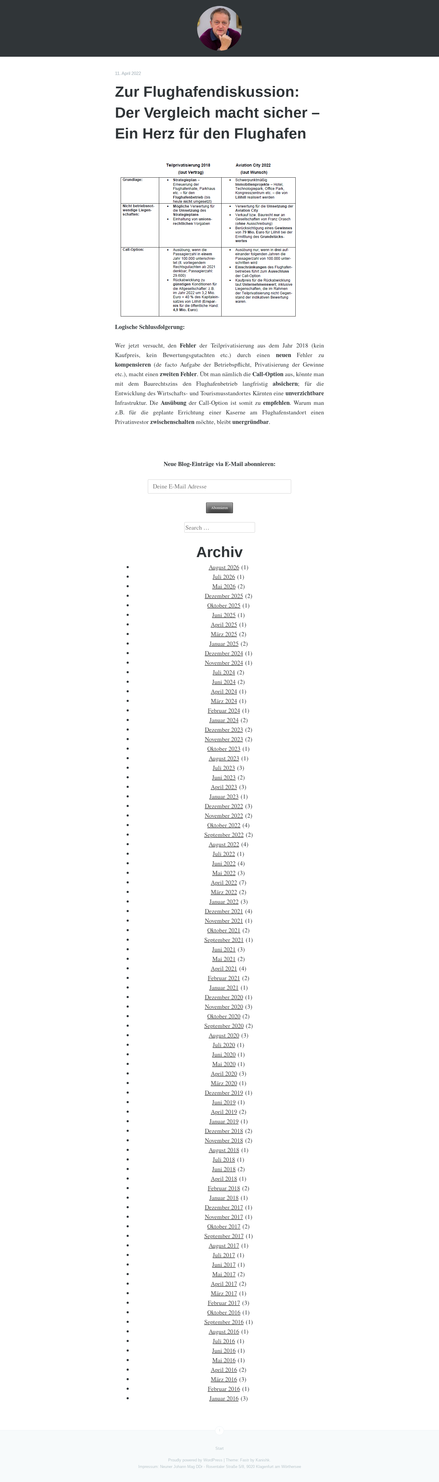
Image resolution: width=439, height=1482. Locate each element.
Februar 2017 (224, 1303)
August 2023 (224, 758)
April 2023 (224, 787)
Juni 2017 (224, 1264)
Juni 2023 (224, 777)
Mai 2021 (224, 959)
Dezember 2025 (224, 596)
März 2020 (224, 1083)
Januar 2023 (224, 796)
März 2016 (224, 1379)
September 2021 (224, 940)
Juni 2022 (224, 863)
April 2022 (224, 882)
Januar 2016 (224, 1398)
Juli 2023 (224, 768)
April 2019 (224, 1112)
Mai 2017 (224, 1274)
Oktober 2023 (223, 749)
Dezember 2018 (224, 1131)
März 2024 (224, 701)
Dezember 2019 (224, 1093)
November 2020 (224, 1007)
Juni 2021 (224, 949)
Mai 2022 (224, 873)
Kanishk (263, 1460)
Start (219, 1448)
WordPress (212, 1460)
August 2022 (224, 844)
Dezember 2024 (224, 653)
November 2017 (224, 1217)
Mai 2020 (224, 1064)
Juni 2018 (224, 1169)
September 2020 (224, 1026)
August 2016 (224, 1331)
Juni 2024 (224, 682)
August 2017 (224, 1245)
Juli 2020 (224, 1045)
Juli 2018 (224, 1159)
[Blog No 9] (219, 28)
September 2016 (224, 1322)
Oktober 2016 (223, 1312)
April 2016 (224, 1370)
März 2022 (224, 892)
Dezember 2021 (224, 911)
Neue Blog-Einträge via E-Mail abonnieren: (220, 463)
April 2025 (224, 624)
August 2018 (224, 1150)
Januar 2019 (224, 1121)
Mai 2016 (224, 1360)
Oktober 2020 (223, 1016)
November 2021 (224, 921)
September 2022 (224, 835)
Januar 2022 (224, 901)
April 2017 (224, 1284)
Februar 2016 (224, 1389)
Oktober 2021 (223, 930)
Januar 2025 (224, 643)
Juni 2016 (224, 1350)
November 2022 (224, 815)
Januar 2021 (224, 987)
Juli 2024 (224, 672)
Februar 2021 (224, 978)
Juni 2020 (224, 1054)
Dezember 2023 (224, 729)
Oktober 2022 (223, 825)
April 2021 (224, 968)
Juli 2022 (224, 854)
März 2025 (224, 634)
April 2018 (224, 1178)
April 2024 (224, 691)
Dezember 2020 (224, 997)
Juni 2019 (224, 1102)
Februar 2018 (224, 1188)
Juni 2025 (224, 615)
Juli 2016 (224, 1341)
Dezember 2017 (224, 1207)
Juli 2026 (224, 577)
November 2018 (224, 1140)
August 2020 (224, 1035)
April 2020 (224, 1073)
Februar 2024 (224, 710)
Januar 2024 (224, 720)
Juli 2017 (224, 1255)
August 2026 (224, 567)
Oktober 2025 (223, 605)
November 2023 (224, 739)
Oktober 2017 (223, 1226)
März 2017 (224, 1293)
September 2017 (224, 1236)
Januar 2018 (224, 1198)
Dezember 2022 (224, 806)
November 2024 (224, 663)
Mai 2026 (224, 586)
